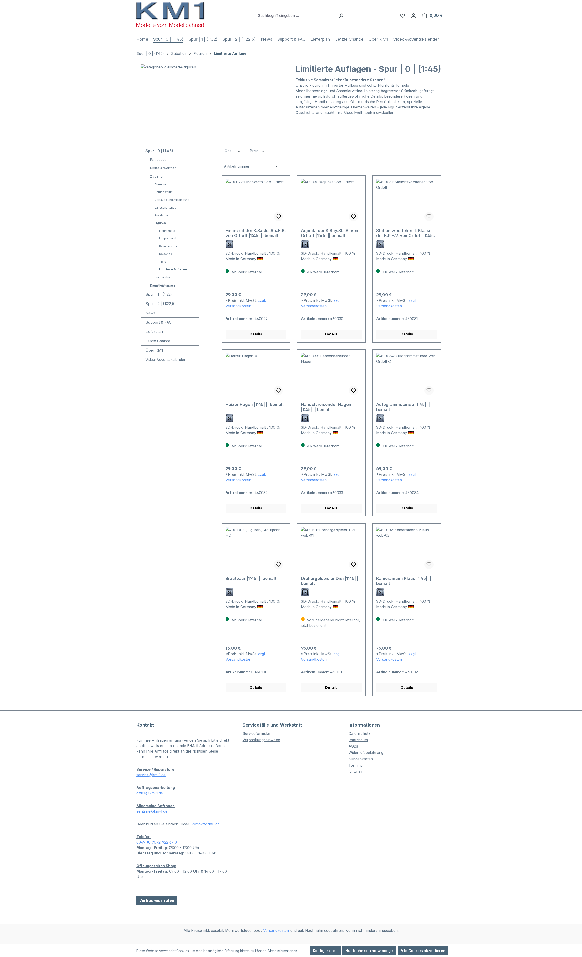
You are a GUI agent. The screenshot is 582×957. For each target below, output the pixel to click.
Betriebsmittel (164, 192)
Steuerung (161, 184)
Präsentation (163, 277)
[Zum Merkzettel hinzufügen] (278, 216)
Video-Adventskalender (166, 359)
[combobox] (296, 15)
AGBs (353, 746)
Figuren (160, 223)
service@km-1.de (151, 775)
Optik (230, 151)
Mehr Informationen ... (284, 951)
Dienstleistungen (162, 285)
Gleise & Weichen (163, 168)
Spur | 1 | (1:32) (159, 294)
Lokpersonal (167, 238)
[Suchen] (341, 15)
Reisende (165, 254)
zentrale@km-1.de (151, 811)
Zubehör (157, 176)
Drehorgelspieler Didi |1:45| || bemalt (330, 581)
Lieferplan (154, 331)
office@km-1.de (149, 793)
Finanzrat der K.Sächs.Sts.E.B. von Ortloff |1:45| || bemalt (256, 233)
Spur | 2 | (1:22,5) (161, 303)
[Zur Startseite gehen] (170, 14)
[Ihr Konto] (413, 15)
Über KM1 (154, 350)
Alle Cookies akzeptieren (423, 950)
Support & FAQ (159, 322)
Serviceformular (257, 733)
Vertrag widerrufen (156, 900)
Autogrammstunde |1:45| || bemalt (403, 407)
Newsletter (358, 771)
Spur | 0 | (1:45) (159, 151)
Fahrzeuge (158, 159)
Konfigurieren (325, 950)
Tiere (162, 261)
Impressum (358, 740)
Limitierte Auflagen (173, 269)
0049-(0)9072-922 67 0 (156, 842)
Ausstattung (163, 215)
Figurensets (167, 230)
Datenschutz (359, 733)
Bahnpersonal (168, 246)
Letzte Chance (158, 341)
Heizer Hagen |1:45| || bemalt (255, 404)
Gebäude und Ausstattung (172, 199)
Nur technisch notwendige (369, 950)
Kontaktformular (205, 824)
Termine (356, 765)
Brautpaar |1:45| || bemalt (251, 578)
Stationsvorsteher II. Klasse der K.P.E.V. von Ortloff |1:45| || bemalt (405, 233)
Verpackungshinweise (261, 740)
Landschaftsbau (165, 207)
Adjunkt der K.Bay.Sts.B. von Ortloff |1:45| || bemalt (329, 233)
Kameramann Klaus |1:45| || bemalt (403, 581)
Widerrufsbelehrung (366, 752)
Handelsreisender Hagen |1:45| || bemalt (326, 407)
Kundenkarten (361, 759)
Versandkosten (276, 930)
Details (256, 334)
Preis (254, 151)
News (150, 313)
